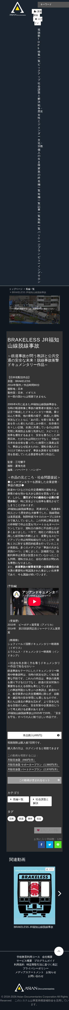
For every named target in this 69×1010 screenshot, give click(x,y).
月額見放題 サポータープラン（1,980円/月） (33, 764)
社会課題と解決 (39, 92)
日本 (11, 818)
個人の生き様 (39, 157)
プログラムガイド (44, 960)
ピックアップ (39, 72)
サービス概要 (24, 960)
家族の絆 (39, 173)
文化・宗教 (40, 143)
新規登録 (37, 13)
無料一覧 (39, 224)
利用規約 (19, 964)
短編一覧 (39, 198)
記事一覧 (39, 211)
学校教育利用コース (28, 956)
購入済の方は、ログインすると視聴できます (33, 748)
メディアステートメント (29, 972)
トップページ (15, 289)
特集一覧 (39, 56)
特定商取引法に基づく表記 (41, 964)
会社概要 (47, 956)
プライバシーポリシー (36, 968)
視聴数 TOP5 (39, 39)
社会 (39, 818)
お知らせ (51, 972)
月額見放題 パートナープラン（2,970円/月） (33, 769)
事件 (30, 818)
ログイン (38, 21)
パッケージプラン (39, 243)
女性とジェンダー (39, 125)
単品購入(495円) (32, 735)
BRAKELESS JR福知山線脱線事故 (33, 926)
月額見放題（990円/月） (22, 759)
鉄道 (21, 818)
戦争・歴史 (40, 108)
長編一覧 (39, 186)
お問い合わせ (35, 976)
